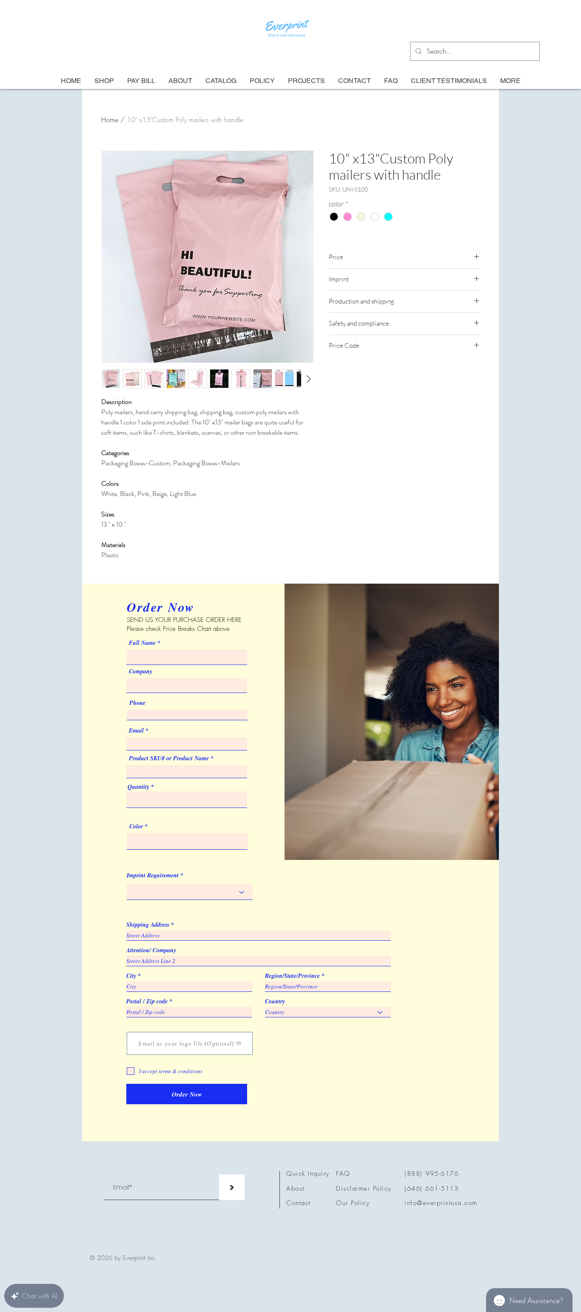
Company (140, 671)
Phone (137, 703)
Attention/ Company (151, 950)
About (295, 1188)
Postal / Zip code (147, 1001)
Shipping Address (147, 925)
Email (136, 730)
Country (275, 1001)
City (131, 976)
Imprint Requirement (153, 875)
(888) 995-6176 (431, 1173)
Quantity (138, 787)
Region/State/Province (292, 976)
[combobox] (186, 799)
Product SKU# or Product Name (169, 758)
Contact (298, 1203)
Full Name (142, 643)
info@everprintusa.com (441, 1203)
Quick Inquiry (308, 1173)
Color (136, 826)
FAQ (343, 1173)
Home (109, 119)
